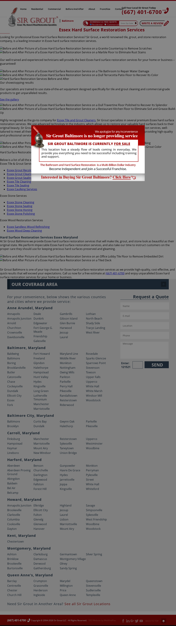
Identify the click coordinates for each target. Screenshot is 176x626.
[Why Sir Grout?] (88, 180)
